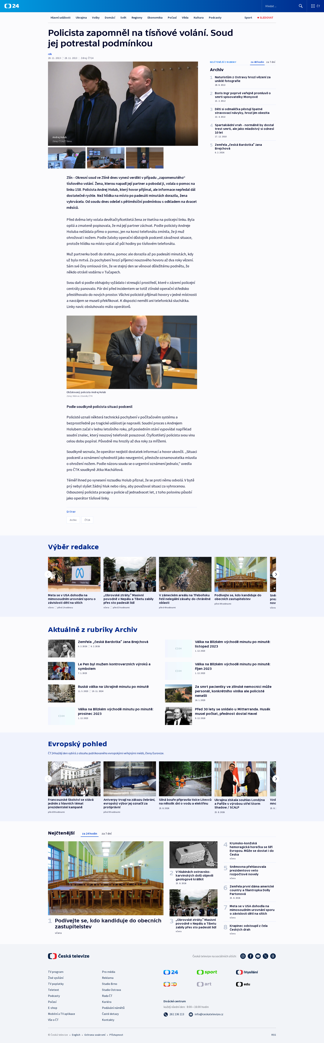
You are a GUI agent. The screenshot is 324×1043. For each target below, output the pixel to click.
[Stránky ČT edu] (243, 984)
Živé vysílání (55, 978)
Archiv (73, 520)
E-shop (52, 1008)
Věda (185, 17)
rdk (50, 54)
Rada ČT (107, 996)
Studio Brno (109, 984)
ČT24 (87, 520)
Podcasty (215, 17)
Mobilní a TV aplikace (61, 1014)
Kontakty (108, 1020)
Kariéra (106, 1002)
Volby (96, 17)
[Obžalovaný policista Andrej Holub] (132, 352)
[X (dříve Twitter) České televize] (265, 956)
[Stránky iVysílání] (247, 972)
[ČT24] (11, 6)
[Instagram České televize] (243, 956)
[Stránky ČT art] (204, 984)
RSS (274, 1034)
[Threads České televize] (273, 956)
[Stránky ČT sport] (207, 972)
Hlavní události (60, 17)
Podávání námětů (113, 1008)
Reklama (107, 978)
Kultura (199, 17)
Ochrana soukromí (94, 1034)
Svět (123, 17)
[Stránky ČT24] (171, 972)
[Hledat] (301, 6)
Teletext (53, 990)
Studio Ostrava (111, 990)
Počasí (172, 17)
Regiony (137, 17)
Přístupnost (116, 1034)
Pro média (108, 972)
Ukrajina (81, 17)
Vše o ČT (53, 1020)
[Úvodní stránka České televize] (69, 956)
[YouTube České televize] (258, 956)
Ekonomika (155, 17)
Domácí (110, 17)
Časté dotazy (110, 1014)
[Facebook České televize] (251, 956)
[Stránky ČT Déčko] (170, 984)
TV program (55, 972)
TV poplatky (56, 984)
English (76, 1034)
